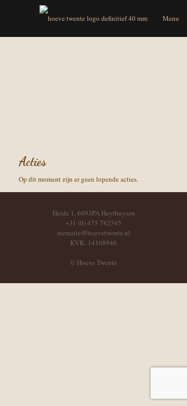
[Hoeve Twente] (93, 18)
